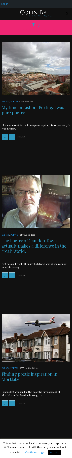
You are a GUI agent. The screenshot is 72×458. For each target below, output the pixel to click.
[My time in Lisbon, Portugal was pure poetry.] (36, 68)
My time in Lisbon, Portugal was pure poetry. (33, 110)
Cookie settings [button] (34, 452)
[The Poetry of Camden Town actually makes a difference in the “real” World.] (36, 201)
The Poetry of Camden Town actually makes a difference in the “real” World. (34, 246)
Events (5, 101)
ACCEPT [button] (54, 452)
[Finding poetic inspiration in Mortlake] (36, 338)
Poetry (14, 101)
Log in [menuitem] (4, 3)
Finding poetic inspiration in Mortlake (29, 376)
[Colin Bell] (36, 13)
